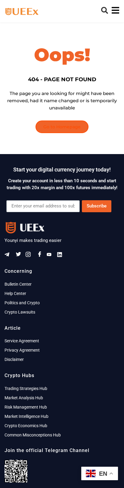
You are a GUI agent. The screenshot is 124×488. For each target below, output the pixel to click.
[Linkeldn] (61, 255)
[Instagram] (30, 255)
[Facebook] (40, 255)
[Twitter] (19, 255)
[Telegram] (9, 255)
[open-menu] (114, 11)
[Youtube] (51, 255)
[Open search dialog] (105, 12)
